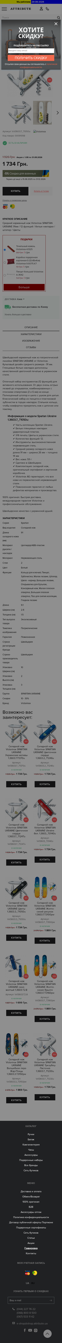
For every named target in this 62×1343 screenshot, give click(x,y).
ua (27, 1283)
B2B (31, 1206)
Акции (31, 1243)
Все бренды (31, 1165)
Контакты (31, 1253)
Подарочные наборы (31, 1160)
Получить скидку (31, 58)
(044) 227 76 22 (26, 1309)
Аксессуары (31, 1155)
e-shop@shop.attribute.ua (32, 1323)
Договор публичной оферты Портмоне (31, 1222)
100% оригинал (31, 1201)
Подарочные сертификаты (31, 1227)
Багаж (31, 1139)
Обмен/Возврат (31, 1196)
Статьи (31, 1237)
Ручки (31, 1134)
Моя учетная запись (31, 1263)
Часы (31, 1149)
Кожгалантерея (31, 1144)
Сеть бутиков (31, 1170)
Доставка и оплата (31, 1191)
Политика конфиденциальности (31, 1217)
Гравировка (31, 1248)
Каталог (31, 1126)
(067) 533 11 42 (25, 1316)
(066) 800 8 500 (27, 1313)
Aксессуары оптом (31, 1212)
